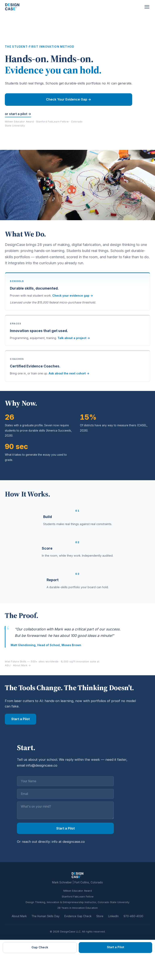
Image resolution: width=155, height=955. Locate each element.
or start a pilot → (18, 114)
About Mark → (22, 665)
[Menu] (147, 6)
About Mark (19, 916)
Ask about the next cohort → (69, 373)
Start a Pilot (20, 719)
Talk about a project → (74, 338)
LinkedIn (113, 916)
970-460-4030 (133, 916)
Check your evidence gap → (72, 295)
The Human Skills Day (45, 916)
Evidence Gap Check (77, 916)
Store (99, 916)
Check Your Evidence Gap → (68, 99)
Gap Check (39, 947)
